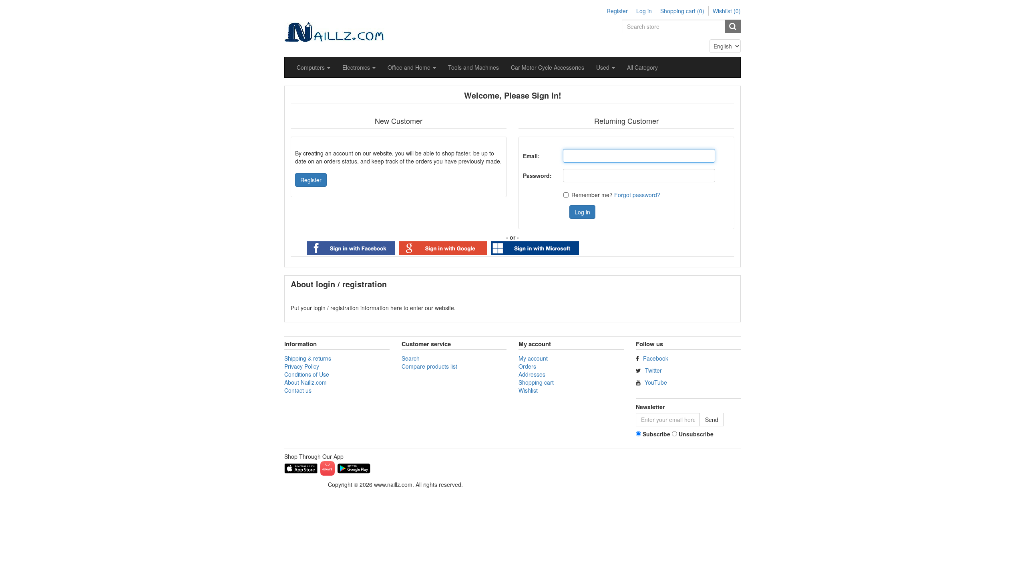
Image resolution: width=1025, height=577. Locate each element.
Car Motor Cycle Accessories (547, 67)
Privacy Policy (301, 366)
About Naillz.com (305, 382)
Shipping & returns (307, 358)
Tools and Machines (473, 67)
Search (411, 358)
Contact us (298, 390)
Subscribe (656, 434)
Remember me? (592, 195)
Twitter (653, 370)
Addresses (532, 374)
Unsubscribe (696, 434)
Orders (527, 366)
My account (533, 358)
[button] (313, 67)
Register (617, 11)
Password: (537, 175)
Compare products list (429, 366)
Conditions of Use (306, 374)
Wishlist (528, 390)
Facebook (655, 358)
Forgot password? (637, 195)
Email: (531, 156)
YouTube (656, 382)
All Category (642, 67)
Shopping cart (536, 382)
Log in (644, 11)
